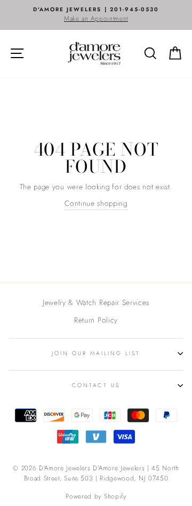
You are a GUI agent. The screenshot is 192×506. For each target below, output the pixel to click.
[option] (96, 15)
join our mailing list (96, 353)
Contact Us (96, 385)
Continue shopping (96, 203)
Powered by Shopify (96, 496)
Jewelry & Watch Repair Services (96, 302)
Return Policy (96, 320)
